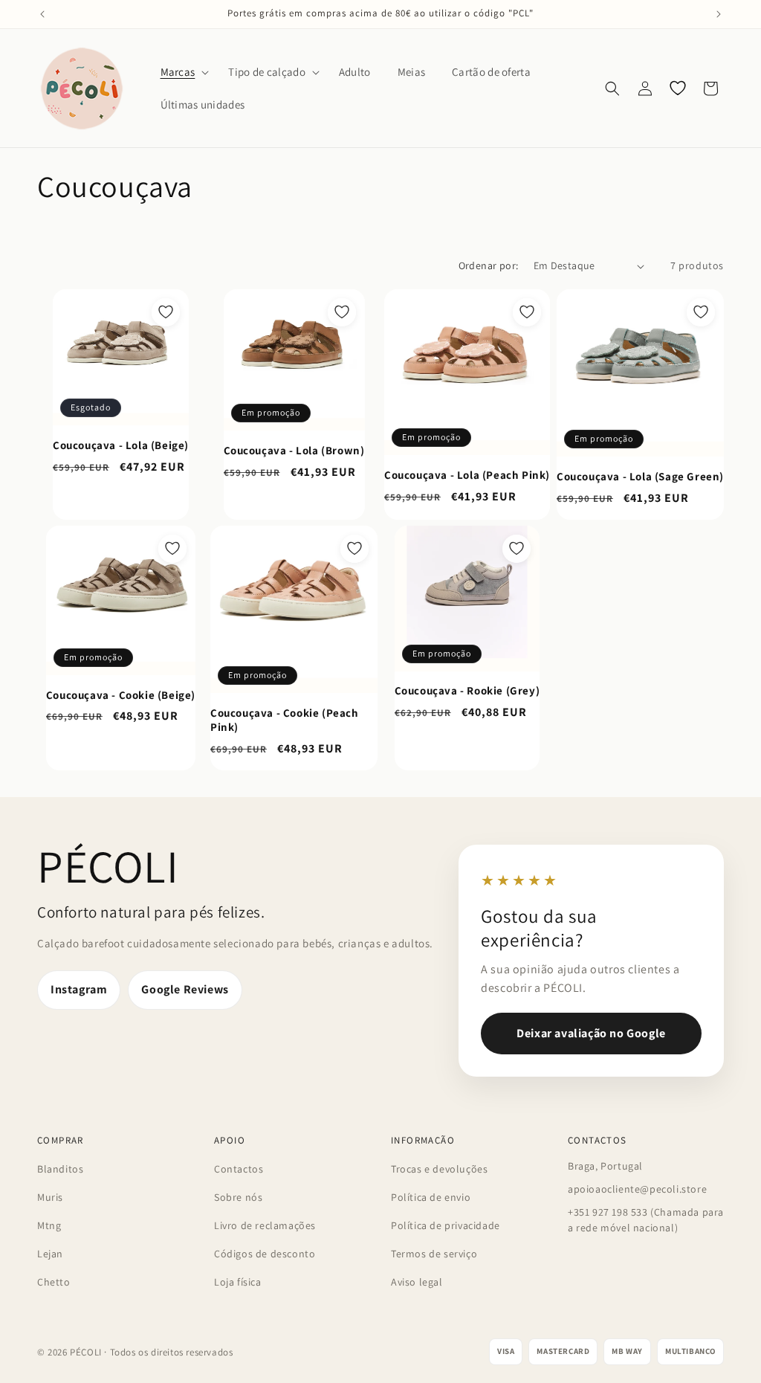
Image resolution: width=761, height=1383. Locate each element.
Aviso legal (417, 1282)
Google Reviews (184, 989)
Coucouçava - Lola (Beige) (121, 445)
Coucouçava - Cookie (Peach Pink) (284, 720)
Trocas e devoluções (439, 1169)
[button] (181, 72)
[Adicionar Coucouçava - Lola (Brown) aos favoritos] (342, 312)
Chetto (54, 1282)
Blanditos (60, 1169)
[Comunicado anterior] (42, 14)
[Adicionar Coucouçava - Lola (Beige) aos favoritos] (166, 312)
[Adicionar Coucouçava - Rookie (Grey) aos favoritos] (516, 549)
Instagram (79, 989)
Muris (50, 1197)
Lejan (50, 1253)
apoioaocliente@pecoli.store (637, 1189)
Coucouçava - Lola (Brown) (294, 450)
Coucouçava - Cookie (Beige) (120, 695)
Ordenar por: (489, 265)
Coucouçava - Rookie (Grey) (467, 690)
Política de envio (430, 1197)
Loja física (238, 1282)
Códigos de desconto (264, 1253)
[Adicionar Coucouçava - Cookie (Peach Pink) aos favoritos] (354, 549)
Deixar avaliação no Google (591, 1033)
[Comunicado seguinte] (718, 14)
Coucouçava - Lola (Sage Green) (640, 476)
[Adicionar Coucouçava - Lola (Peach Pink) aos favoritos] (527, 312)
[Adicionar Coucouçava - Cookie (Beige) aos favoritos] (172, 549)
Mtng (49, 1225)
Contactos (238, 1169)
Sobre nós (238, 1197)
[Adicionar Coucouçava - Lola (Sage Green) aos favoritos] (701, 312)
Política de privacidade (445, 1225)
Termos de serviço (434, 1253)
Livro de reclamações (265, 1225)
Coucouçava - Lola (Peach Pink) (467, 475)
